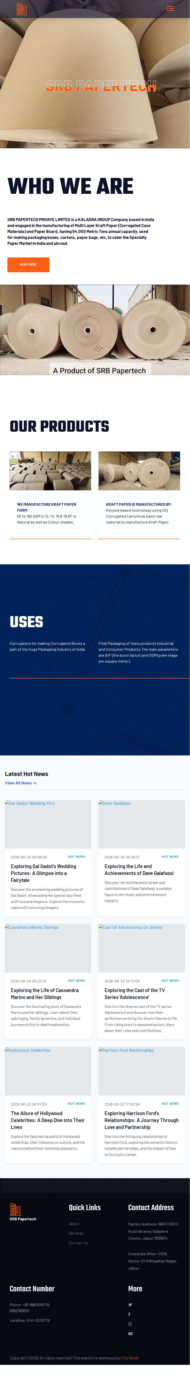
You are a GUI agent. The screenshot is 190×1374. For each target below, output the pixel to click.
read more (28, 265)
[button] (170, 7)
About (74, 1223)
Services (76, 1233)
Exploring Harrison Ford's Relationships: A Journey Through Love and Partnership (142, 1120)
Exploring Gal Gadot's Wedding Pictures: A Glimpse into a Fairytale (43, 873)
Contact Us (78, 1242)
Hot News (76, 856)
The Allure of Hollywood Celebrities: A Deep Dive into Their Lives (48, 1120)
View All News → (21, 782)
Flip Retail (130, 1357)
